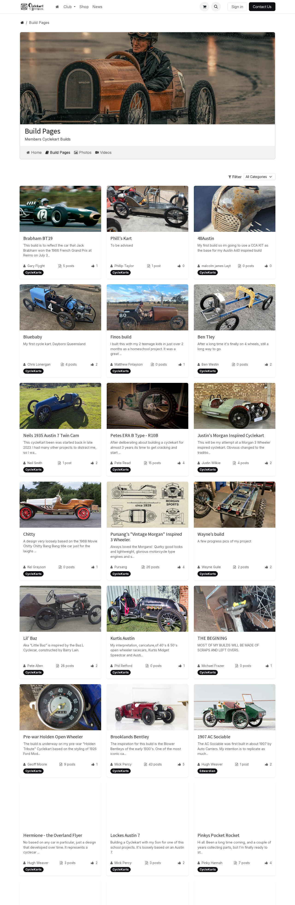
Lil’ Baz (30, 638)
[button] (216, 7)
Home (36, 152)
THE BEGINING (212, 638)
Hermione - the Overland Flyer (52, 835)
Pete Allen (35, 666)
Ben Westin (210, 364)
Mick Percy (123, 764)
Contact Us (262, 6)
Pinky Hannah (212, 863)
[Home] (22, 22)
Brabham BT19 (38, 238)
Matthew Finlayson (129, 364)
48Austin (206, 238)
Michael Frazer (213, 666)
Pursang (121, 567)
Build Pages (59, 152)
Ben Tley (206, 337)
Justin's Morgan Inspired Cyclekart (231, 435)
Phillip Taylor (124, 266)
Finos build (120, 337)
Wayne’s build (211, 534)
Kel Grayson (36, 567)
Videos (105, 152)
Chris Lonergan (38, 364)
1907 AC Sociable (214, 736)
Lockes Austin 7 (125, 835)
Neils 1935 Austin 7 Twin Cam (51, 435)
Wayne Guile (211, 567)
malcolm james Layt (216, 266)
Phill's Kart (121, 238)
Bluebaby (32, 337)
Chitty (29, 534)
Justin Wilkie (211, 463)
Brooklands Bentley (129, 736)
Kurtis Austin (122, 638)
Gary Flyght (36, 266)
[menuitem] (69, 6)
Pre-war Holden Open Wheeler (53, 736)
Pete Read (123, 463)
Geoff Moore (37, 764)
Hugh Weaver (212, 764)
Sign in (237, 6)
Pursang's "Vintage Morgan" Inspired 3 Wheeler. (146, 536)
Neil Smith (34, 463)
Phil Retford (123, 666)
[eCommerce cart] (204, 7)
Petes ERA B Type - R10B (134, 435)
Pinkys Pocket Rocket (218, 835)
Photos (84, 152)
